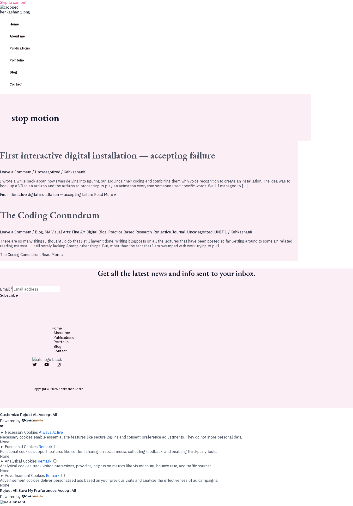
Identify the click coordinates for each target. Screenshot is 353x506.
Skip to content (13, 2)
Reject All (29, 415)
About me (17, 36)
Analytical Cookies (21, 461)
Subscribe (9, 295)
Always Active (51, 432)
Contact (16, 84)
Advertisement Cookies (25, 475)
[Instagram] (58, 365)
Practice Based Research (130, 232)
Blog (13, 72)
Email (6, 289)
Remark (45, 446)
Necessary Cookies (21, 432)
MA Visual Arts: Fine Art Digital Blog (76, 232)
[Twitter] (34, 365)
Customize (9, 415)
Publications (20, 48)
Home (14, 24)
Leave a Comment (15, 172)
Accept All (48, 415)
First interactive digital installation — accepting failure (107, 155)
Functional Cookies (21, 446)
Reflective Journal (169, 232)
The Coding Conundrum (49, 215)
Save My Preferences (37, 490)
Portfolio (17, 60)
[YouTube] (46, 365)
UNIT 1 (220, 232)
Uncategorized (47, 172)
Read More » (58, 194)
